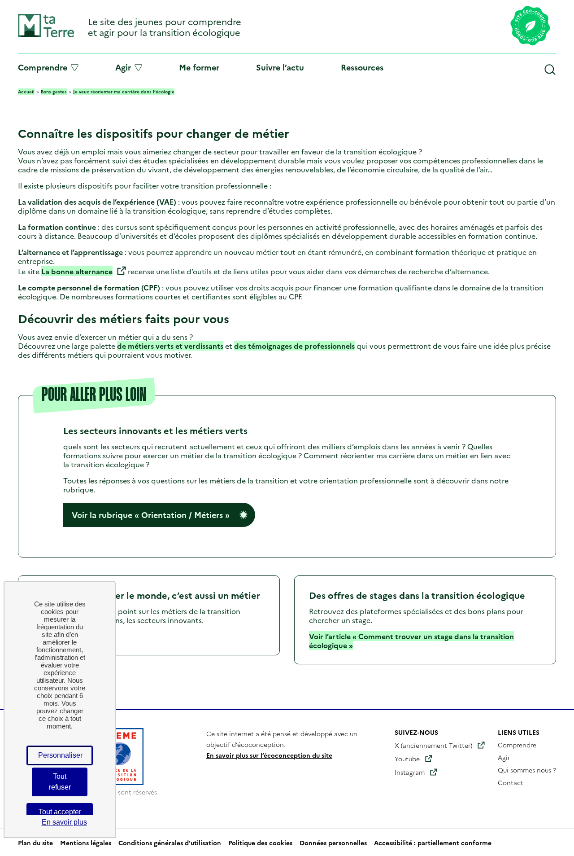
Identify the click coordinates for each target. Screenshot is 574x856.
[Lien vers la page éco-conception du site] (530, 26)
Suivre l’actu (280, 67)
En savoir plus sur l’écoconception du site (269, 755)
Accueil (26, 91)
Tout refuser (60, 782)
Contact (510, 782)
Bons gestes (54, 91)
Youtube (407, 758)
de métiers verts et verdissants (170, 346)
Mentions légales (85, 842)
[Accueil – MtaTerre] (46, 35)
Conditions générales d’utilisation (169, 842)
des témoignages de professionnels (294, 346)
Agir (123, 67)
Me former (199, 67)
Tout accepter (60, 812)
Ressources (362, 67)
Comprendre (42, 67)
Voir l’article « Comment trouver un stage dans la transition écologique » (411, 640)
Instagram (410, 772)
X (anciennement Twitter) (433, 745)
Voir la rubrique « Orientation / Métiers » (151, 514)
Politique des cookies (260, 842)
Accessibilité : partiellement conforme (432, 842)
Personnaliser (60, 755)
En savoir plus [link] (64, 822)
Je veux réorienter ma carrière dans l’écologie (123, 91)
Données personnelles (333, 842)
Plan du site (35, 842)
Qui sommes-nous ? (527, 769)
